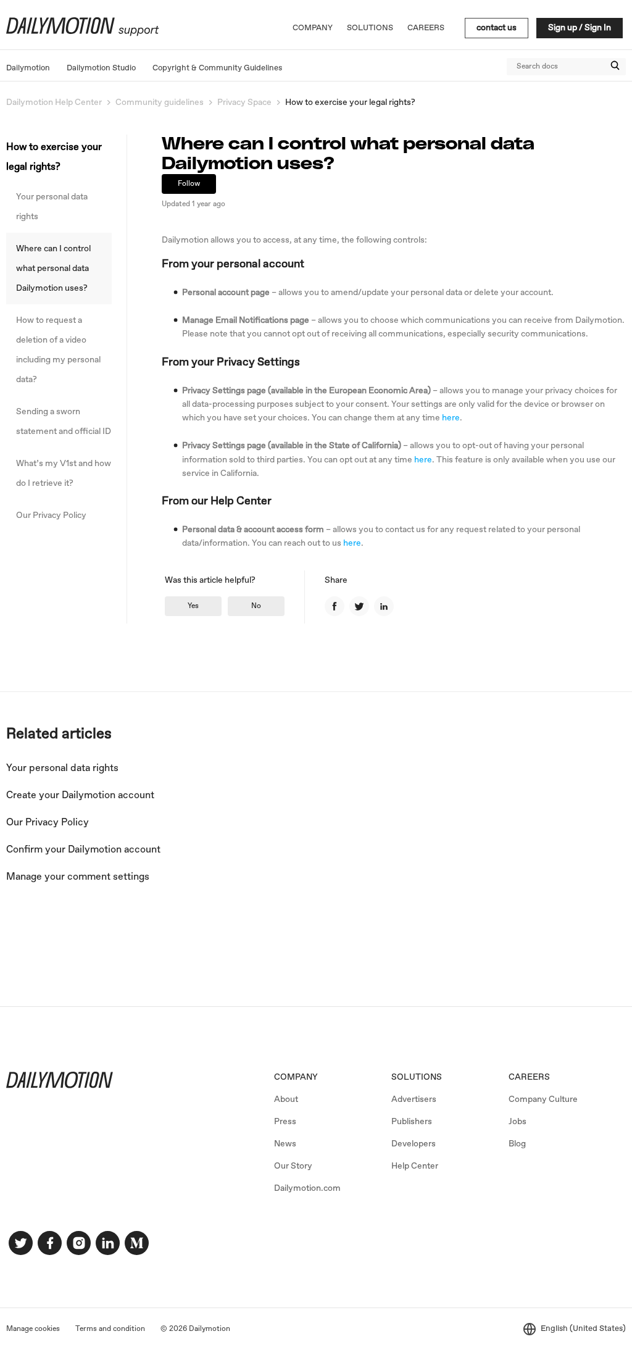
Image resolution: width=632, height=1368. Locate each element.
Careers (425, 28)
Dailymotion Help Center (54, 102)
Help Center (414, 1166)
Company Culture (543, 1099)
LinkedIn (384, 606)
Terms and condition (110, 1329)
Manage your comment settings (77, 876)
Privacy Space (244, 102)
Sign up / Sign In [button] (579, 27)
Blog (517, 1143)
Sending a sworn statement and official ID (63, 421)
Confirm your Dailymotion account (83, 849)
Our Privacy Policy (51, 515)
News (285, 1143)
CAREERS (529, 1077)
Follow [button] (189, 184)
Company (313, 28)
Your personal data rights (52, 206)
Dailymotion (28, 68)
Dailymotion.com (307, 1188)
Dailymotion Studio (101, 68)
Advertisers (413, 1099)
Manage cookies (33, 1329)
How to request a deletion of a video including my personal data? (58, 350)
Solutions (370, 28)
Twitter (359, 606)
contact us (496, 27)
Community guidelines (159, 102)
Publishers (411, 1121)
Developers (413, 1143)
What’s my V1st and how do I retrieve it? (63, 473)
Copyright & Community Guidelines (217, 68)
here (451, 417)
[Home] (81, 34)
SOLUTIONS (416, 1077)
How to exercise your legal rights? (350, 102)
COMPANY (296, 1077)
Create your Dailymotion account (80, 795)
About (286, 1099)
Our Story (293, 1166)
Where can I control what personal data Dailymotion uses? (53, 268)
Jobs (517, 1121)
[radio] (193, 606)
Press (285, 1121)
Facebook (334, 606)
